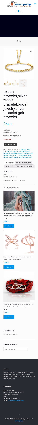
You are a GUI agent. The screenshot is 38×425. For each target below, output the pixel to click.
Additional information (23, 162)
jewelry (11, 157)
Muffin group (19, 421)
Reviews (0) (9, 166)
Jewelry (29, 149)
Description (10, 162)
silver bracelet (18, 157)
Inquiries (30, 166)
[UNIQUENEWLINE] (19, 4)
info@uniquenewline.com (15, 400)
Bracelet (23, 149)
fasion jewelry (23, 155)
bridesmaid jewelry (22, 153)
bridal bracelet (17, 151)
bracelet (9, 151)
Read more (9, 226)
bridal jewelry (26, 151)
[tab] (9, 163)
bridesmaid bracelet (9, 153)
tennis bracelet (27, 157)
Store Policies (20, 166)
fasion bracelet (13, 155)
